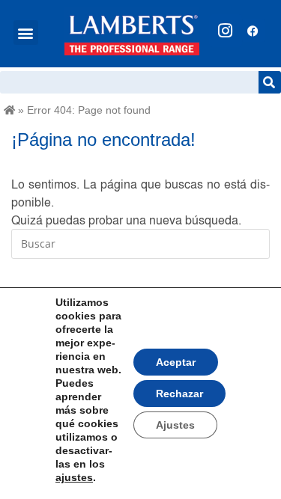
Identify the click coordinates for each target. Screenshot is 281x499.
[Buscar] (270, 82)
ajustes (74, 477)
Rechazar (179, 393)
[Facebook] (253, 30)
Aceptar (176, 362)
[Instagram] (225, 30)
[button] (25, 32)
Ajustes (175, 425)
